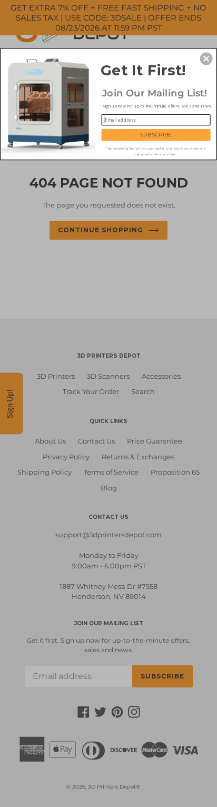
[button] (206, 58)
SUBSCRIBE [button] (156, 134)
